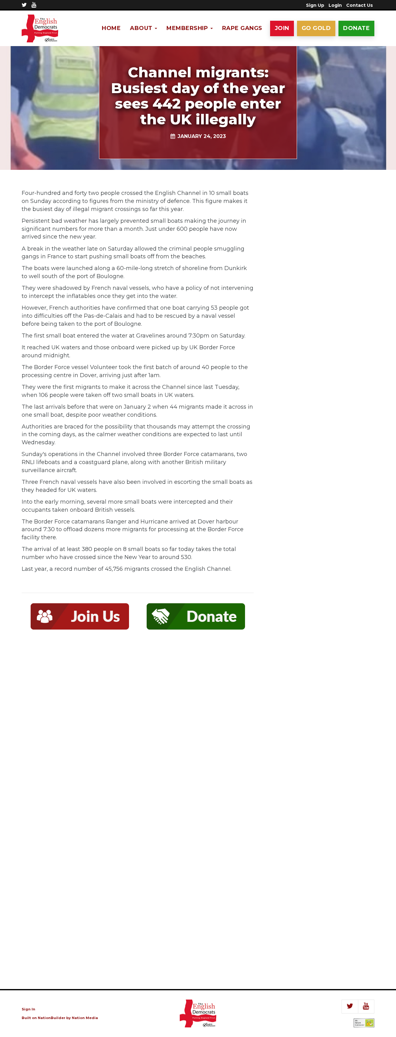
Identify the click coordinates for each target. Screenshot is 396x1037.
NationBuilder (51, 1018)
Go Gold (316, 28)
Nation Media (85, 1018)
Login (335, 5)
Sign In (28, 1009)
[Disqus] (138, 725)
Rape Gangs (242, 28)
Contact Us (359, 5)
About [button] (142, 28)
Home (111, 28)
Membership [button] (188, 28)
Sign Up (315, 5)
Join (282, 28)
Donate (356, 28)
